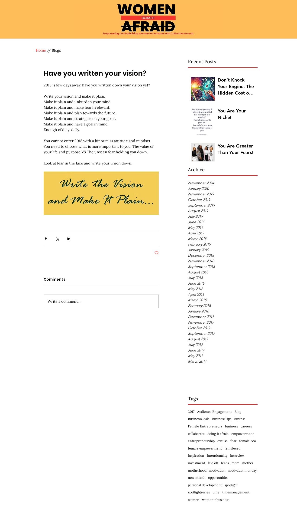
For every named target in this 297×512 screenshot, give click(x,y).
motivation (217, 470)
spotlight (231, 485)
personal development (205, 485)
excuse (222, 441)
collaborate (196, 434)
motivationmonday (242, 470)
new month (196, 478)
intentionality (217, 455)
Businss (239, 419)
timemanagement (235, 492)
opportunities (218, 478)
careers (246, 426)
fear (233, 441)
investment (196, 463)
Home (41, 50)
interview (237, 455)
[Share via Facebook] (46, 238)
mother (247, 463)
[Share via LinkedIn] (68, 238)
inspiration (196, 455)
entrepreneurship (201, 441)
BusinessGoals (198, 419)
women (193, 500)
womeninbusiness (215, 500)
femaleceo (232, 448)
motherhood (197, 470)
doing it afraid (218, 434)
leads (225, 463)
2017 (191, 412)
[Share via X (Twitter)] (57, 238)
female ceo (247, 441)
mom (235, 463)
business (231, 426)
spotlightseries (199, 492)
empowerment (242, 434)
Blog (238, 412)
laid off (213, 463)
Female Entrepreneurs (205, 426)
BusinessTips (221, 419)
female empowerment (205, 448)
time (216, 492)
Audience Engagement (214, 412)
